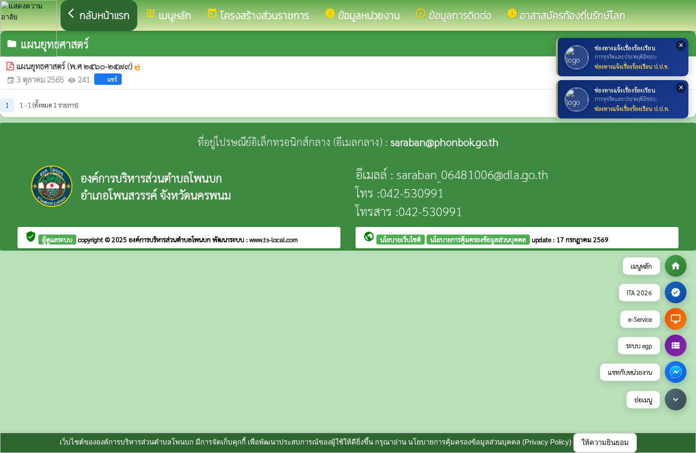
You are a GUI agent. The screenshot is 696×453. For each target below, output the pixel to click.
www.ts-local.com (274, 239)
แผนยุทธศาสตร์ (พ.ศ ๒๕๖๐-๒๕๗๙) (79, 66)
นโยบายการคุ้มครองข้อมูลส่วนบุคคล (478, 239)
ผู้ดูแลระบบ (57, 239)
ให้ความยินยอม (605, 442)
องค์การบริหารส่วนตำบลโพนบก (171, 239)
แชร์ (112, 79)
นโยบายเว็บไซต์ (400, 239)
